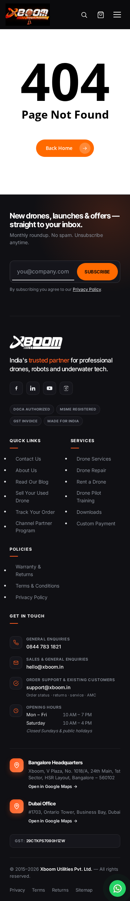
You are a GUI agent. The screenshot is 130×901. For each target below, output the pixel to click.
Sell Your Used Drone (32, 496)
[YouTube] (49, 388)
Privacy (17, 890)
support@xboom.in (48, 687)
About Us (26, 470)
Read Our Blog (32, 482)
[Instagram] (66, 388)
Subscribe (97, 271)
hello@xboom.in (44, 667)
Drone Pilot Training (89, 496)
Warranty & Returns (28, 570)
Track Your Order (35, 512)
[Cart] (100, 14)
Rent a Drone (91, 482)
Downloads (89, 512)
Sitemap (84, 890)
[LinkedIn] (33, 388)
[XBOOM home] (65, 342)
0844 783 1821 (43, 646)
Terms (38, 890)
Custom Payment (96, 523)
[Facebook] (16, 388)
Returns (60, 890)
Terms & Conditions (37, 586)
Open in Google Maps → (52, 786)
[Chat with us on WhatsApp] (117, 888)
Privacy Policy (87, 289)
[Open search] (84, 14)
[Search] (116, 61)
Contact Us (28, 459)
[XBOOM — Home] (28, 14)
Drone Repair (91, 470)
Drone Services (94, 459)
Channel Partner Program (34, 527)
